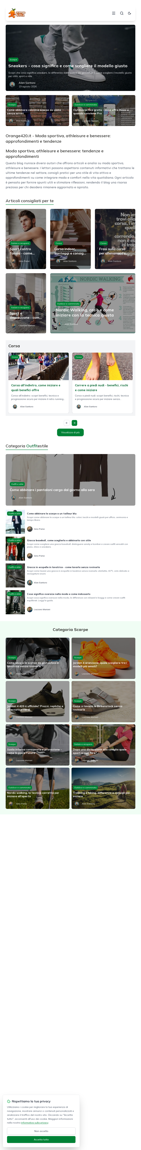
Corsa (59, 243)
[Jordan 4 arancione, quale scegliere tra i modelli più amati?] (103, 658)
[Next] (74, 423)
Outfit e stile (17, 484)
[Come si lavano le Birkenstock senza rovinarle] (103, 701)
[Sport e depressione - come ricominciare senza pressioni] (26, 303)
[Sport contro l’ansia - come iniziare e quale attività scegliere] (26, 239)
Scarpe (13, 59)
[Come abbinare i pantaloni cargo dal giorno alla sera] (70, 480)
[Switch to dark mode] (129, 13)
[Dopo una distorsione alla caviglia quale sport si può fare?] (103, 745)
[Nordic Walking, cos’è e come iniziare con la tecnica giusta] (92, 303)
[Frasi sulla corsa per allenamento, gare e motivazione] (115, 239)
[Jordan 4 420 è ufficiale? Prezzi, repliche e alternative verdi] (37, 701)
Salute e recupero (20, 243)
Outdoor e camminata (86, 104)
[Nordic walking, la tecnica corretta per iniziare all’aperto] (37, 788)
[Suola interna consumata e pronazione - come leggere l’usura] (37, 745)
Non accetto (41, 1131)
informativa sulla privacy (34, 1122)
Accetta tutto (41, 1139)
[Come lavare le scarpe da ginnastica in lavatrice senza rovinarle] (37, 658)
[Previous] (67, 423)
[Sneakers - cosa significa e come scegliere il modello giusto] (70, 58)
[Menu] (113, 13)
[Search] (122, 13)
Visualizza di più (70, 432)
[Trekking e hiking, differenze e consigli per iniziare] (103, 788)
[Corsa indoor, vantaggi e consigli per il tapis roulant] (70, 239)
